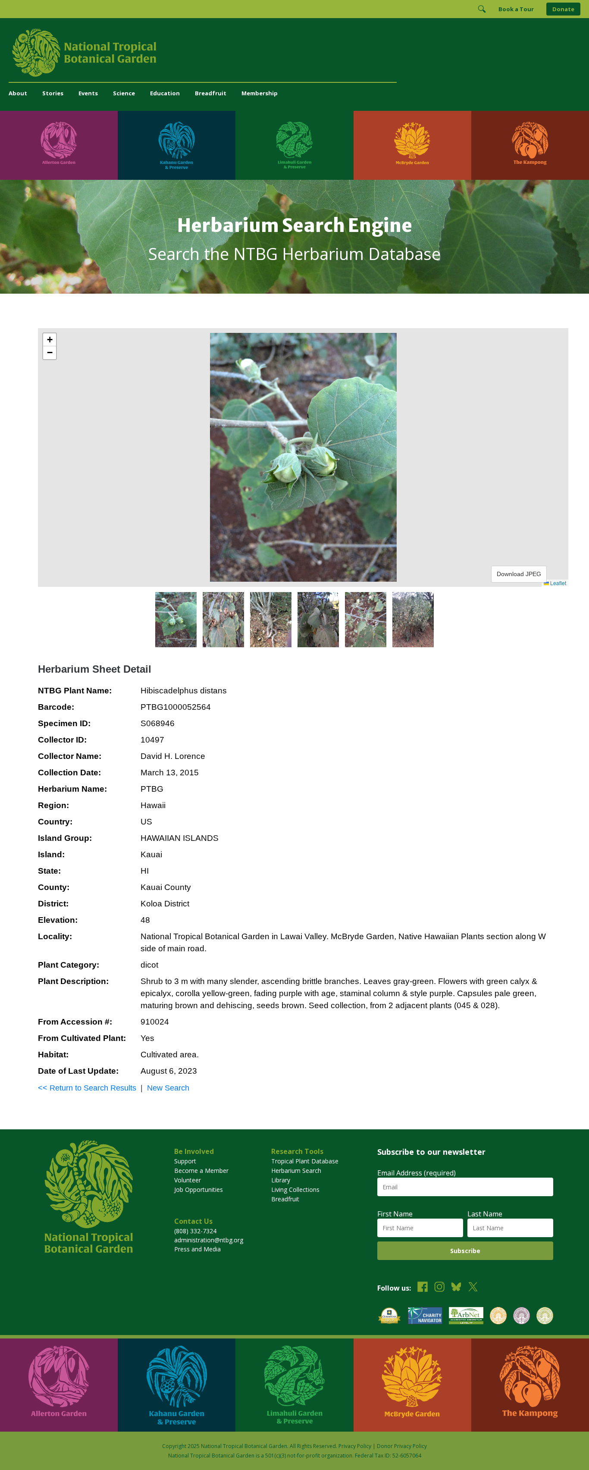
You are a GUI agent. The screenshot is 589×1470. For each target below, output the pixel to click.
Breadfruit (210, 93)
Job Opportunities (198, 1189)
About (18, 93)
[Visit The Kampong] (530, 145)
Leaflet (557, 582)
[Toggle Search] (481, 9)
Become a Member (201, 1170)
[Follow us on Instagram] (439, 1288)
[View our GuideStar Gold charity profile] (389, 1316)
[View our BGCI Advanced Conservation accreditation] (544, 1316)
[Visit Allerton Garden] (59, 145)
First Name (395, 1214)
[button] (49, 339)
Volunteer (187, 1180)
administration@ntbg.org (208, 1240)
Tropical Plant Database (304, 1161)
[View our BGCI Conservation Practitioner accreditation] (521, 1316)
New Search (168, 1088)
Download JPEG (519, 573)
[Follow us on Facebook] (422, 1288)
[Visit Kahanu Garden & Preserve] (176, 145)
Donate (563, 9)
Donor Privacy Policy (402, 1446)
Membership (259, 93)
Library (280, 1180)
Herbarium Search (296, 1170)
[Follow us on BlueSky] (456, 1288)
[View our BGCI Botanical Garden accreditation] (498, 1316)
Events (88, 93)
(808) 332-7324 (195, 1231)
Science (124, 93)
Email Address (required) (416, 1173)
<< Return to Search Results (87, 1088)
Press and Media (197, 1249)
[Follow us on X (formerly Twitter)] (473, 1288)
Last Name (484, 1214)
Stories (52, 93)
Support (185, 1161)
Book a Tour (516, 9)
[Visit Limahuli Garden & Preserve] (294, 145)
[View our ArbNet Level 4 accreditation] (466, 1316)
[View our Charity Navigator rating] (425, 1316)
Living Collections (295, 1189)
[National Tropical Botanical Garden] (294, 52)
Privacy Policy (354, 1446)
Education (165, 93)
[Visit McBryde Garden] (412, 145)
